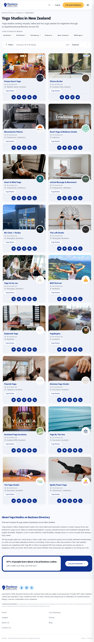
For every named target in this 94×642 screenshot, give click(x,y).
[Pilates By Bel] (86, 78)
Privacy (89, 638)
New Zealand (64, 35)
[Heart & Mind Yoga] (40, 179)
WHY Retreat (56, 283)
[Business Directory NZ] (10, 587)
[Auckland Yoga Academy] (40, 431)
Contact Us (6, 628)
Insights (5, 617)
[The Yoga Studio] (40, 481)
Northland (21, 35)
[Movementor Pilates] (40, 128)
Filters (10, 45)
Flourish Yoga (10, 384)
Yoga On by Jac (11, 283)
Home (4, 612)
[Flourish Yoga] (40, 381)
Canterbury (35, 35)
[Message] (29, 97)
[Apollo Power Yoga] (86, 481)
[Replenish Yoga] (40, 330)
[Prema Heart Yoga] (40, 78)
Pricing (51, 617)
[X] (32, 588)
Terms (83, 638)
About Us (5, 623)
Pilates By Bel (56, 81)
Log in (57, 5)
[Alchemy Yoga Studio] (86, 381)
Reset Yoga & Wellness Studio (63, 131)
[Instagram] (27, 588)
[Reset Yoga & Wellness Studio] (86, 128)
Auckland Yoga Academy (15, 434)
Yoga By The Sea (57, 434)
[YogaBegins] (86, 330)
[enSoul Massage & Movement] (86, 179)
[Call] (35, 97)
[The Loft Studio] (86, 229)
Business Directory (8, 13)
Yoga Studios (9, 91)
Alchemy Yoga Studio (59, 384)
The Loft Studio (57, 232)
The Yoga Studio (11, 485)
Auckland (7, 35)
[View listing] (13, 97)
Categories (20, 13)
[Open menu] (87, 5)
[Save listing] (19, 97)
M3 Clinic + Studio (12, 232)
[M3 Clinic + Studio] (40, 229)
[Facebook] (21, 588)
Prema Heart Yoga (12, 81)
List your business (73, 5)
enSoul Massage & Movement (63, 182)
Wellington (79, 35)
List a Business (55, 612)
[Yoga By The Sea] (86, 431)
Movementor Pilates (13, 131)
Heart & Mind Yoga (12, 182)
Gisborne (49, 35)
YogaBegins (55, 333)
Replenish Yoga (11, 333)
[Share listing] (24, 97)
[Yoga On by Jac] (40, 280)
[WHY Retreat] (86, 280)
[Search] (49, 5)
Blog (50, 623)
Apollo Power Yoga (58, 485)
